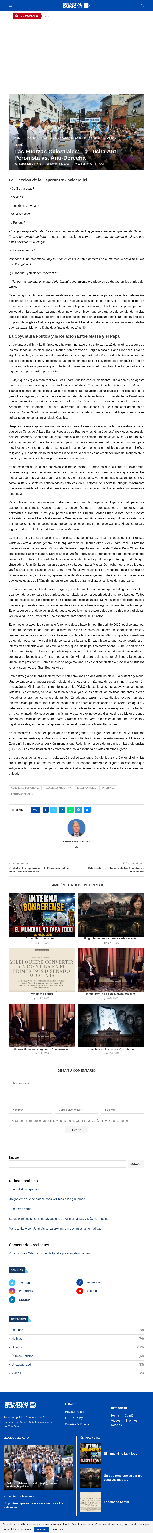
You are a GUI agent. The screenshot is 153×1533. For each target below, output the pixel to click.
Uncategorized (78, 1364)
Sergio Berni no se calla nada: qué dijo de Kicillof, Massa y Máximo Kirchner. (59, 1218)
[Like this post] (36, 810)
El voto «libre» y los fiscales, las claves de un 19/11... (43, 45)
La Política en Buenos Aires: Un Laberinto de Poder (42, 51)
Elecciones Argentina (58, 788)
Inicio (17, 137)
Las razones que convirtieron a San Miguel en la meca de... (47, 75)
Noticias (78, 1338)
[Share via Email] (87, 810)
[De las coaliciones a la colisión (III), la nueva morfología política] (38, 1467)
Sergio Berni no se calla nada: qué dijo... (111, 993)
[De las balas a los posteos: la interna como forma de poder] (111, 1025)
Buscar (14, 1157)
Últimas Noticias (78, 1356)
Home (115, 1415)
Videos (78, 1373)
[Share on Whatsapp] (70, 810)
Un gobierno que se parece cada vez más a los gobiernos (47, 1199)
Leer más (57, 1529)
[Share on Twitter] (53, 810)
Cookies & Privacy (77, 1424)
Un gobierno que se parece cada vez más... (111, 938)
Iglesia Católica (86, 788)
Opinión (32, 137)
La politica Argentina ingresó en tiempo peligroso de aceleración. (51, 63)
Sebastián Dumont (30, 163)
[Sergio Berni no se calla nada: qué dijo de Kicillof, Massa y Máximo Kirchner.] (111, 970)
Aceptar (41, 1529)
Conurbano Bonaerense (25, 788)
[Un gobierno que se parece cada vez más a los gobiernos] (111, 915)
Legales (70, 1404)
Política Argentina (22, 794)
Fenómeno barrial (42, 993)
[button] (45, 16)
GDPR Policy (74, 1418)
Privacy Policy (74, 1411)
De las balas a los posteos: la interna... (111, 1049)
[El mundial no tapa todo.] (42, 915)
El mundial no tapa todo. (42, 938)
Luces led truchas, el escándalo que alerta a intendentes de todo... (51, 33)
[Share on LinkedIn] (62, 810)
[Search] (142, 5)
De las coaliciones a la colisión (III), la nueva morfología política (50, 27)
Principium (16, 1253)
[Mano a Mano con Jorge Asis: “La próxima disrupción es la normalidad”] (42, 1025)
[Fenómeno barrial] (42, 970)
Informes (78, 1329)
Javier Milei (108, 788)
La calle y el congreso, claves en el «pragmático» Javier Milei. (48, 69)
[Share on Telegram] (78, 810)
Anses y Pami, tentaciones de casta (33, 57)
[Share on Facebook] (46, 810)
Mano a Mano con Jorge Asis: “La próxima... (42, 1049)
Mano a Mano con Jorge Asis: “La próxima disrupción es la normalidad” (55, 1228)
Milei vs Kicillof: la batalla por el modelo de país (59, 1253)
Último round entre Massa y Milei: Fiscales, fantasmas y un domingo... (53, 16)
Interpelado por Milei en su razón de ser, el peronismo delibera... (50, 39)
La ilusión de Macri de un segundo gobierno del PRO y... (45, 22)
